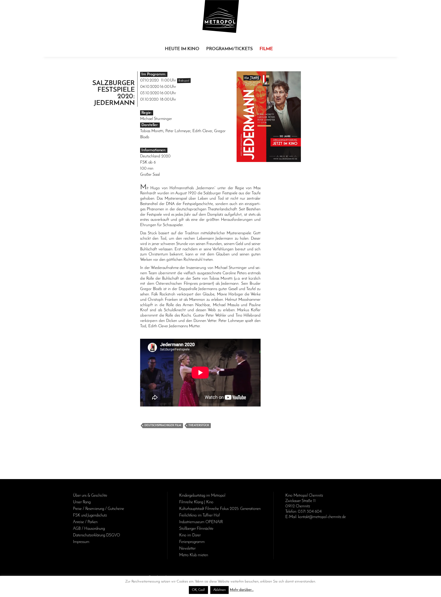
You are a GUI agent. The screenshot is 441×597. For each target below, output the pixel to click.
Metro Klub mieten (193, 555)
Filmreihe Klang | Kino (196, 502)
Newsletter (187, 549)
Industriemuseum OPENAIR (201, 522)
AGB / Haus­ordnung (89, 529)
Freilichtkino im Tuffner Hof (199, 515)
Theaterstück (198, 425)
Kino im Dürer (190, 535)
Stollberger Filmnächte (196, 529)
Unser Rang (82, 502)
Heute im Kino (182, 49)
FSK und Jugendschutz (90, 515)
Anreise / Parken (85, 522)
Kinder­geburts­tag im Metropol (202, 496)
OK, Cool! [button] (198, 590)
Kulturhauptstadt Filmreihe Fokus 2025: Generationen (220, 509)
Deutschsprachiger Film (162, 425)
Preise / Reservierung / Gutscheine (98, 509)
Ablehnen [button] (219, 590)
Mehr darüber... (242, 590)
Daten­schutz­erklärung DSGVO (96, 535)
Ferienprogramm (192, 542)
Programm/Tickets (229, 49)
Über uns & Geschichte (90, 496)
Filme (266, 49)
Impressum (81, 542)
